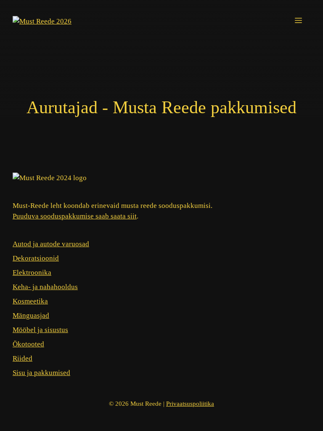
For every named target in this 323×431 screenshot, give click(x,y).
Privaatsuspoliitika (190, 403)
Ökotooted (28, 344)
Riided (22, 358)
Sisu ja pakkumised (41, 373)
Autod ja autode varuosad (51, 244)
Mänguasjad (31, 315)
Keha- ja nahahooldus (45, 287)
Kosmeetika (30, 301)
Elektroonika (32, 273)
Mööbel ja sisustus (40, 330)
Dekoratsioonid (36, 258)
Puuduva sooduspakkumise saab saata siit (75, 216)
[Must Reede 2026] (42, 21)
